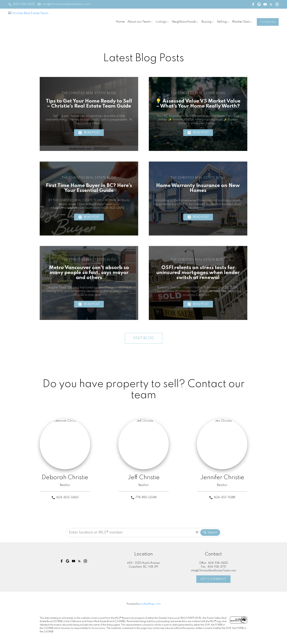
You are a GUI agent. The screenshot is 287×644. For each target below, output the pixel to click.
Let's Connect (213, 579)
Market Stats (241, 21)
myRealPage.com (151, 604)
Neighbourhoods (184, 21)
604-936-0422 (24, 4)
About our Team (138, 21)
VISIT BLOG (143, 338)
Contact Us (267, 21)
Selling (222, 21)
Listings (161, 21)
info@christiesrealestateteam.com (66, 4)
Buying (206, 21)
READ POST (92, 132)
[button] (21, 4)
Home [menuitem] (120, 21)
